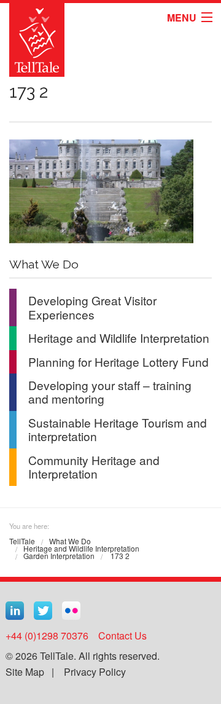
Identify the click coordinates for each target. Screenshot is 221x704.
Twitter (43, 610)
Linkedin (15, 610)
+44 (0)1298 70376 (47, 635)
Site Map (25, 672)
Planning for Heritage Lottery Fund (118, 361)
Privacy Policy (95, 672)
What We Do (70, 541)
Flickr (71, 610)
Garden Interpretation (59, 555)
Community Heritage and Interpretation (94, 467)
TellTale (22, 541)
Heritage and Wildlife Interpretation (118, 337)
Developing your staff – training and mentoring (110, 392)
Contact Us (122, 635)
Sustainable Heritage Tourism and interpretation (117, 429)
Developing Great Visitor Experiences (92, 307)
